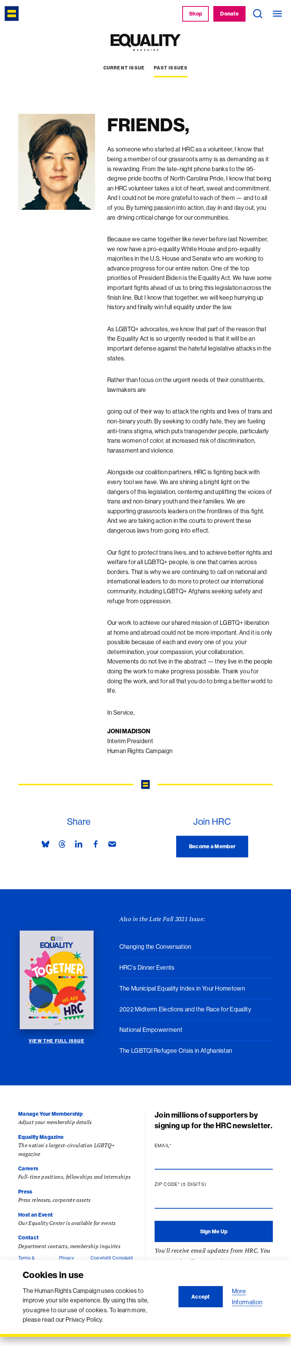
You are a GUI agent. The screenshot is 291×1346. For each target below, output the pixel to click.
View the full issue (56, 1041)
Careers (28, 1168)
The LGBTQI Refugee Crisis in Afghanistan (175, 1050)
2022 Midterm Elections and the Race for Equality (185, 1009)
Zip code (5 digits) (195, 1184)
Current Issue (124, 68)
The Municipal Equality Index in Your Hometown (182, 988)
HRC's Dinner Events (147, 967)
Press (25, 1191)
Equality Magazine (41, 1137)
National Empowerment (150, 1029)
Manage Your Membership (50, 1113)
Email (178, 1145)
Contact (28, 1237)
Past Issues (171, 68)
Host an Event (35, 1214)
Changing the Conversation (155, 946)
